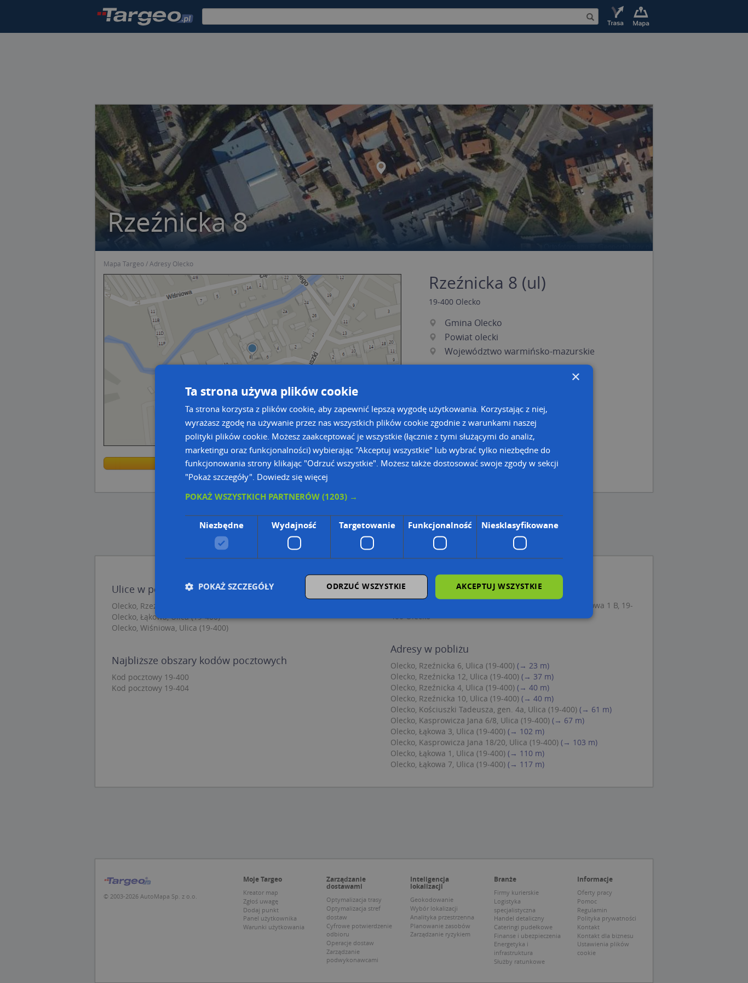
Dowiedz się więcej (292, 477)
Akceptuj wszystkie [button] (499, 586)
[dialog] (374, 491)
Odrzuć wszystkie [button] (366, 586)
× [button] (575, 377)
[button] (374, 497)
